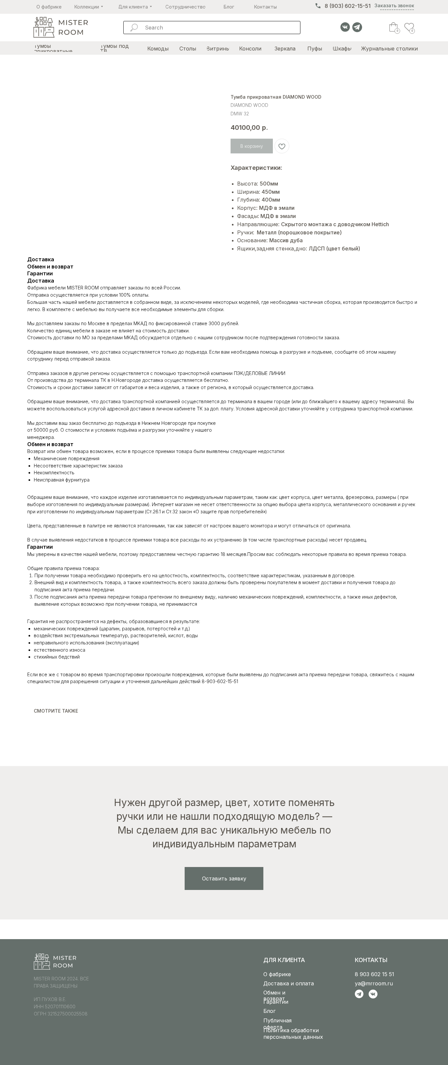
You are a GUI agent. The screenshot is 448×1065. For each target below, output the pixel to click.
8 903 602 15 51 (374, 974)
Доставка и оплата (288, 983)
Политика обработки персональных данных (293, 1033)
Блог (269, 1011)
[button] (224, 878)
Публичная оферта (277, 1023)
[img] (60, 28)
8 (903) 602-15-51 (348, 6)
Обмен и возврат (274, 995)
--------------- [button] (397, 9)
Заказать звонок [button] (394, 5)
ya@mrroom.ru (374, 983)
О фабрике (277, 974)
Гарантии (275, 1001)
